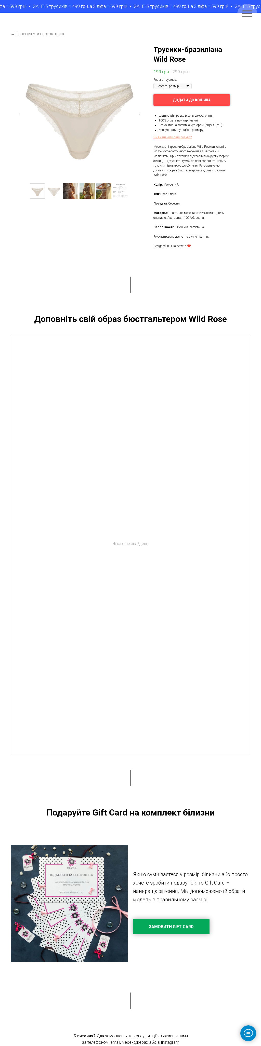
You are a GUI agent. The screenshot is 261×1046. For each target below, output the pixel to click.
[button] (172, 137)
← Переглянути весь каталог (38, 33)
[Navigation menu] (247, 13)
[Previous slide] (19, 113)
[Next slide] (139, 113)
